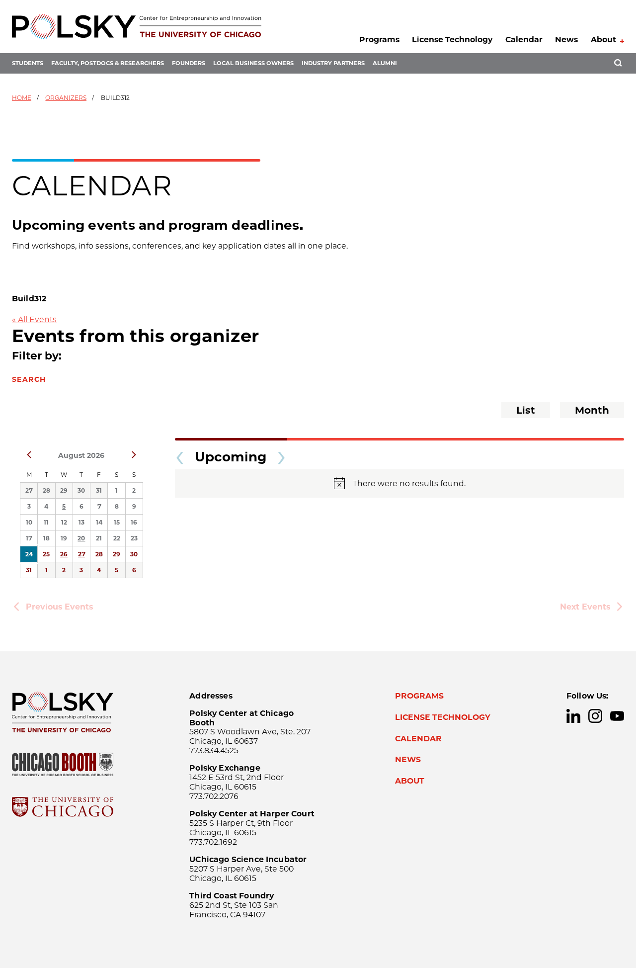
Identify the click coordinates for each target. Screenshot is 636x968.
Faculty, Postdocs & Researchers (107, 63)
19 (64, 538)
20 (81, 538)
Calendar (524, 39)
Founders (188, 63)
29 (64, 490)
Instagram (595, 716)
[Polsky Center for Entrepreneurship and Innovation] (136, 26)
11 (46, 522)
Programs (379, 39)
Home (21, 97)
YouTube (617, 716)
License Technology (452, 39)
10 (29, 522)
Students (27, 63)
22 (116, 538)
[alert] (399, 483)
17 (29, 538)
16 (134, 522)
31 (99, 490)
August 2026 (81, 455)
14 (99, 522)
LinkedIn (573, 716)
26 (64, 554)
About (603, 39)
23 (134, 538)
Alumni (385, 63)
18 (46, 538)
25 (46, 554)
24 (29, 554)
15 (117, 522)
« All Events (34, 319)
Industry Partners (333, 63)
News (566, 39)
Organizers (65, 97)
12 (64, 522)
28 (46, 490)
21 (99, 538)
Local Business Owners (253, 63)
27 (28, 490)
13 (81, 522)
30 (81, 490)
